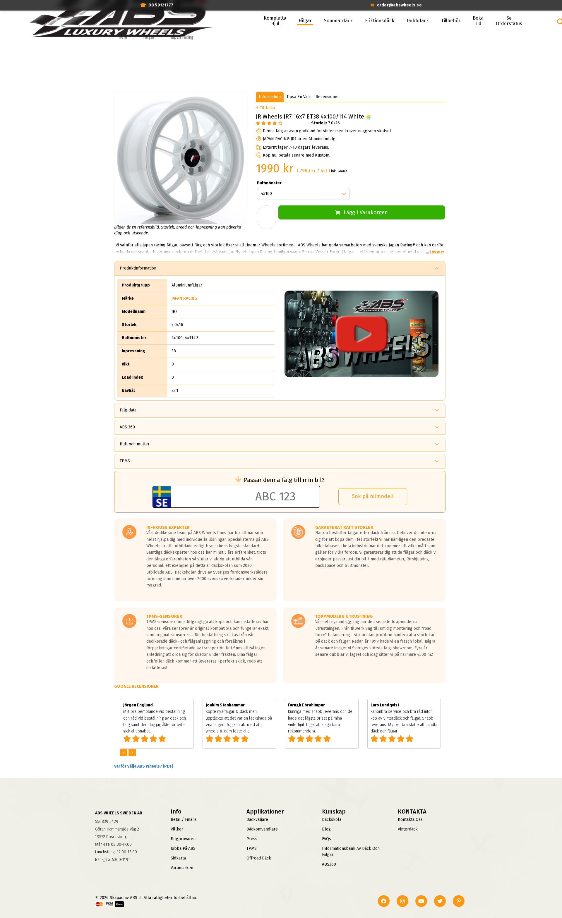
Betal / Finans (184, 819)
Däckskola (331, 819)
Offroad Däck (258, 858)
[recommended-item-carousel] (124, 752)
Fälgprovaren (183, 838)
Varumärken (182, 867)
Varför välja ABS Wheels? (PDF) (143, 766)
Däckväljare (257, 819)
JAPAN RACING (184, 298)
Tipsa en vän (298, 96)
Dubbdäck (418, 20)
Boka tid (478, 20)
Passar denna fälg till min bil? (284, 479)
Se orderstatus (509, 20)
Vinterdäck (408, 829)
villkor (177, 829)
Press (251, 838)
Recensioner (327, 96)
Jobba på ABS (183, 848)
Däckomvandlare (262, 829)
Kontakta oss (410, 819)
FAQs (326, 838)
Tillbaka (267, 107)
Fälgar (305, 20)
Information (270, 96)
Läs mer (437, 252)
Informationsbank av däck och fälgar (351, 851)
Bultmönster (269, 183)
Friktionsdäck (379, 20)
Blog (326, 829)
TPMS (251, 848)
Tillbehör (450, 20)
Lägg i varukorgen (366, 212)
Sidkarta (178, 858)
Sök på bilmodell (373, 496)
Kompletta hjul (275, 20)
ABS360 (329, 864)
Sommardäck (338, 20)
